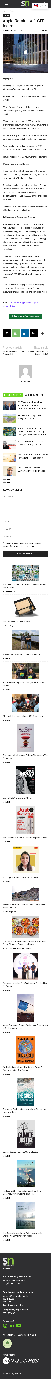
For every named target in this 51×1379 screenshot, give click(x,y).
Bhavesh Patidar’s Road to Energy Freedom (21, 654)
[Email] (34, 333)
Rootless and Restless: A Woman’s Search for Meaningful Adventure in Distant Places (22, 1192)
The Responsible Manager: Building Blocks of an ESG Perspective (25, 756)
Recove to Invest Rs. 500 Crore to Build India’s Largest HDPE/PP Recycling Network (32, 431)
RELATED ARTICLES (12, 395)
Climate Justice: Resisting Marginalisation (20, 1152)
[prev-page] (4, 481)
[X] (7, 333)
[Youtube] (18, 1325)
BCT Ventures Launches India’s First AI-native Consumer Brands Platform (32, 405)
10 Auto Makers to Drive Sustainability (13, 352)
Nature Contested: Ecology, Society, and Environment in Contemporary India (25, 1026)
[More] (43, 333)
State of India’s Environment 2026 (17, 798)
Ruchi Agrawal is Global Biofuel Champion (20, 877)
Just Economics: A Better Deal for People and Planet (25, 838)
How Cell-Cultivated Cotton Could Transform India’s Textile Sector (24, 585)
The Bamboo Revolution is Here (16, 622)
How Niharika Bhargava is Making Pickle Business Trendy (24, 684)
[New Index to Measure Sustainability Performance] (9, 471)
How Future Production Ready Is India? (38, 352)
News (12, 11)
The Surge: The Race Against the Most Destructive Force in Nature (24, 1110)
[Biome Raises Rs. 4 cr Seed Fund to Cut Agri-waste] (9, 444)
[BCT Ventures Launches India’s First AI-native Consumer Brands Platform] (9, 405)
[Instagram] (5, 1325)
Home (5, 11)
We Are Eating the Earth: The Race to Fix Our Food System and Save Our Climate (24, 1068)
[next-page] (8, 481)
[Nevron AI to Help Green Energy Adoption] (9, 418)
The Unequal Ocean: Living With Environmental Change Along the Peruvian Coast (22, 1234)
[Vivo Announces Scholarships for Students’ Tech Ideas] (9, 457)
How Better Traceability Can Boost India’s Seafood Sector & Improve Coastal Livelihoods (24, 942)
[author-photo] (25, 378)
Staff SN (8, 30)
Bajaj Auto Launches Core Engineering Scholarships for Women (25, 984)
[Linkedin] (25, 333)
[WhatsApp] (16, 333)
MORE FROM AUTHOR (34, 395)
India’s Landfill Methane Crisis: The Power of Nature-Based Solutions (25, 906)
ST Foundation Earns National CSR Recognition (23, 716)
